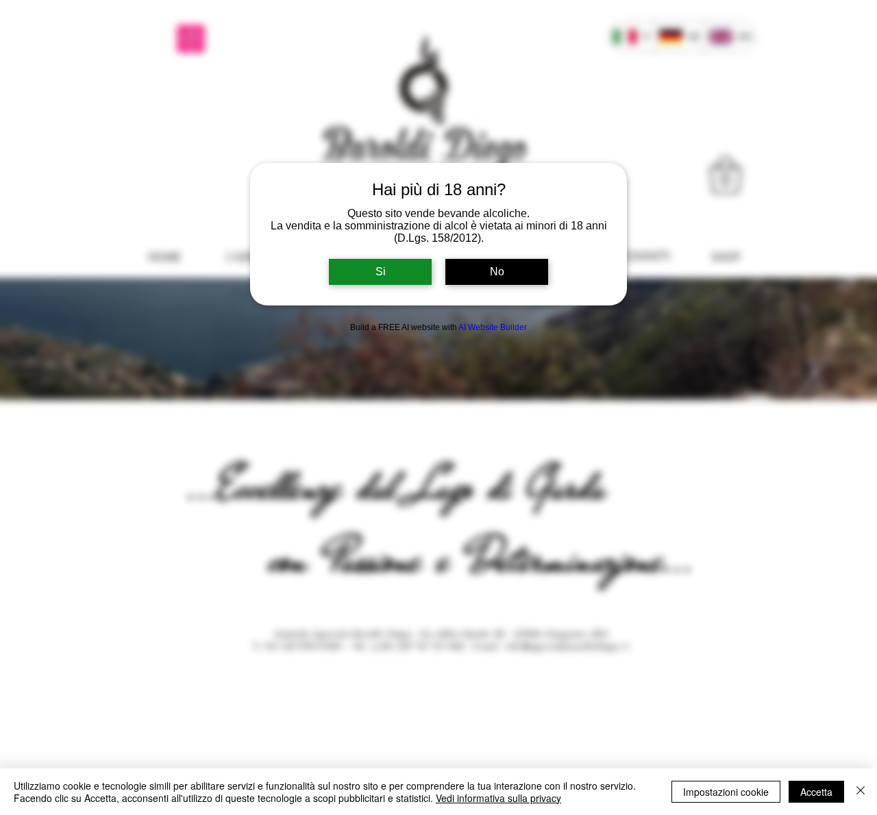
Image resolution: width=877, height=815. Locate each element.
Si (380, 271)
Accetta (816, 792)
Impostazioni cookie (726, 792)
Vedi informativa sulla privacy (498, 798)
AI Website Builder (492, 327)
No (497, 271)
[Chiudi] (860, 791)
